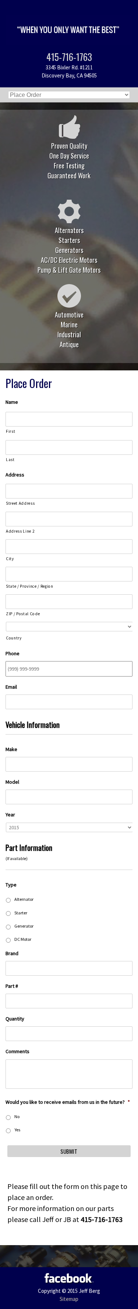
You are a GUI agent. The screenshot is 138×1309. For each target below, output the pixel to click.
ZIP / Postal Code (23, 613)
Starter (20, 912)
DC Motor (22, 939)
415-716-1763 (69, 57)
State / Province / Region (29, 586)
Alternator (23, 899)
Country (14, 638)
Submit (68, 1151)
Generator (23, 926)
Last (10, 459)
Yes (17, 1129)
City (10, 558)
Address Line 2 (20, 531)
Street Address (20, 503)
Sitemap (69, 1298)
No (17, 1116)
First (10, 431)
